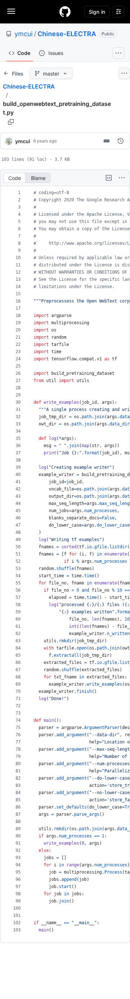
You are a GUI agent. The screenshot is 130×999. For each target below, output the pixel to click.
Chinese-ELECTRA (67, 34)
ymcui (23, 34)
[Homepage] (65, 11)
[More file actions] (122, 178)
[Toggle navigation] (11, 11)
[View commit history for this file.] (120, 141)
